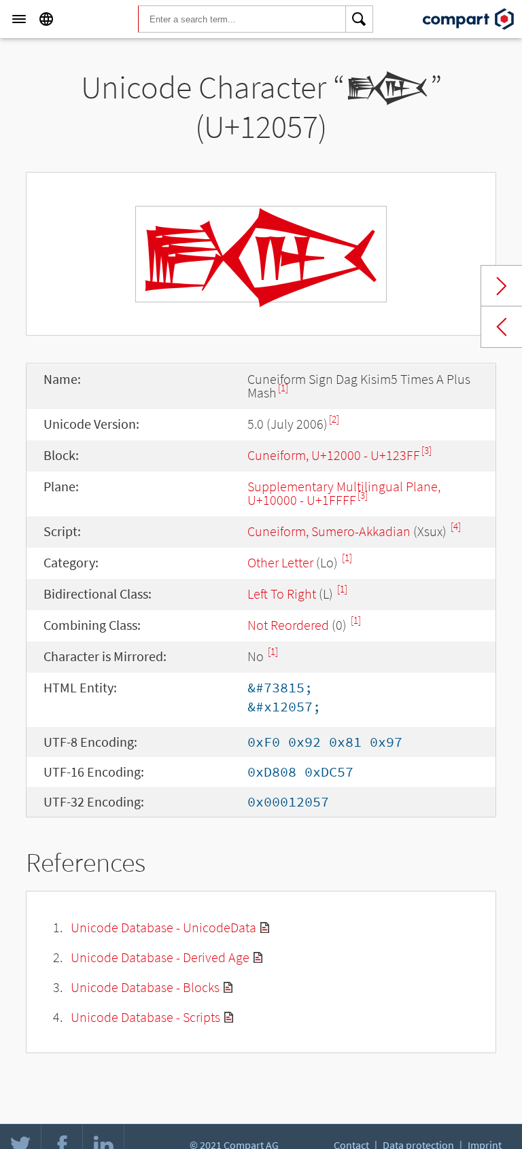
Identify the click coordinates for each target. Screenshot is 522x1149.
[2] (334, 418)
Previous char (501, 326)
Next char (501, 286)
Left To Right (281, 593)
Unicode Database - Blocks (145, 986)
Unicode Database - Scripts (145, 1016)
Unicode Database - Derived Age (160, 957)
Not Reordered (288, 624)
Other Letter (280, 562)
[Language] (46, 19)
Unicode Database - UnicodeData (163, 927)
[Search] (359, 19)
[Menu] (19, 19)
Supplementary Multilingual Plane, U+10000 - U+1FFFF (343, 493)
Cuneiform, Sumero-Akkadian (329, 531)
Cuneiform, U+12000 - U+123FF (333, 454)
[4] (456, 526)
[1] (283, 387)
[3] (426, 450)
